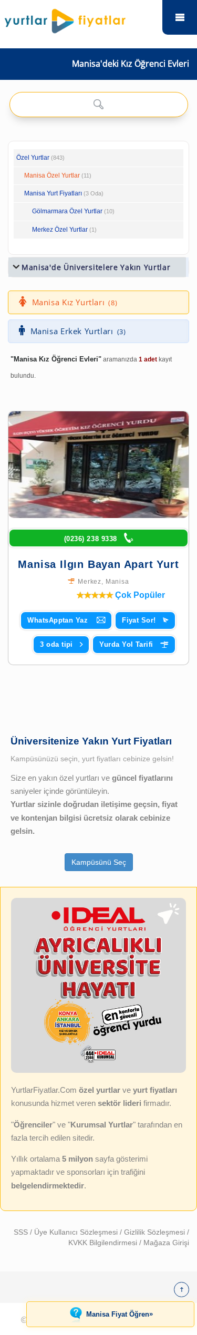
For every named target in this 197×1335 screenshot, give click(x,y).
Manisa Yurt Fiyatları (63, 193)
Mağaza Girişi (166, 1242)
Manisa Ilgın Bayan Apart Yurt (98, 564)
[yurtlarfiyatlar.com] (81, 18)
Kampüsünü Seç (98, 862)
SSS (22, 1232)
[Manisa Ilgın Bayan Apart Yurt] (98, 464)
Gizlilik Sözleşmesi (155, 1232)
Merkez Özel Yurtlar (60, 229)
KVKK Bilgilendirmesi (103, 1242)
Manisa (117, 581)
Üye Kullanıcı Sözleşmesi (77, 1232)
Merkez (89, 581)
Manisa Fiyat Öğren (119, 1314)
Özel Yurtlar (32, 157)
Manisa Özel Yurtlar (52, 175)
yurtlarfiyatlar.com (179, 17)
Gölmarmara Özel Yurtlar (67, 211)
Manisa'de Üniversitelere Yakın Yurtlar (96, 267)
